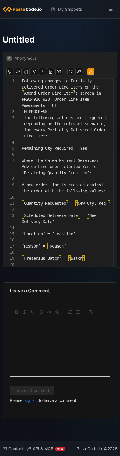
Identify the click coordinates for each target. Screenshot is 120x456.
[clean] (91, 312)
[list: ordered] (70, 312)
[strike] (41, 312)
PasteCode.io (89, 448)
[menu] (60, 9)
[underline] (33, 312)
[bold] (17, 312)
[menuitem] (24, 9)
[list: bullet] (78, 312)
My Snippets (70, 9)
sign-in (31, 400)
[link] (57, 312)
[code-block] (49, 312)
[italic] (25, 312)
